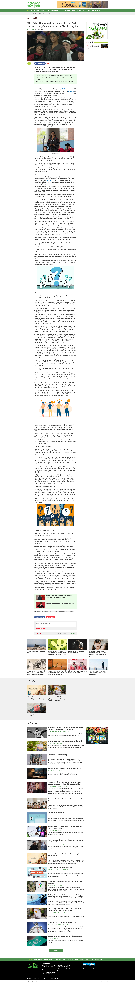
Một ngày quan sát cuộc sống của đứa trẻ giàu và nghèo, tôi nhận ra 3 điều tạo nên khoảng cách (57, 672)
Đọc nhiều (90, 42)
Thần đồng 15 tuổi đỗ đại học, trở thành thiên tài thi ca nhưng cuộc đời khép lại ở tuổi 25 (65, 728)
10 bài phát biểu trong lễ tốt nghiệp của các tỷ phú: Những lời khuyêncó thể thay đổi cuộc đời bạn (55, 82)
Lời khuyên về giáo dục (56, 813)
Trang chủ (28, 10)
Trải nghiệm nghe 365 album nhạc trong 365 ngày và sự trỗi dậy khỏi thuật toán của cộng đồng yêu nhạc (66, 896)
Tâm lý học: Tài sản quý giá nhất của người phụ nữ (94, 46)
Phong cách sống (45, 10)
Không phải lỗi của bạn (33, 715)
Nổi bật (31, 681)
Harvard (52, 90)
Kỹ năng (73, 10)
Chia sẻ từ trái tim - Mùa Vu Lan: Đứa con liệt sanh (65, 741)
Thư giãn (79, 10)
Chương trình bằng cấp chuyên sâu (60, 867)
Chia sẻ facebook (40, 617)
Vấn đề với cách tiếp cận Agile (58, 755)
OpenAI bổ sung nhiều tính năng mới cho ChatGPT (65, 936)
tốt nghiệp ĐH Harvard (63, 611)
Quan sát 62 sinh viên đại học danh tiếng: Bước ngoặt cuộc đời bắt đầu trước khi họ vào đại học (57, 652)
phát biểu (71, 92)
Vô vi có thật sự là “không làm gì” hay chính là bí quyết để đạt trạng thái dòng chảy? (56, 698)
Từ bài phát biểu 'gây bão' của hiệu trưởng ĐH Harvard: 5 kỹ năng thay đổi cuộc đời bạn (55, 78)
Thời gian (65, 633)
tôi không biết (50, 180)
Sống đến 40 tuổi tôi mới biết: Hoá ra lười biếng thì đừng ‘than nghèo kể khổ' (97, 672)
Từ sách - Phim (54, 10)
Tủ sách (61, 10)
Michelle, (85, 968)
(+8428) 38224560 (48, 973)
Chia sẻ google (50, 617)
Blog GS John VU (96, 10)
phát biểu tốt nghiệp (67, 88)
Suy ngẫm (67, 10)
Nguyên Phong (93, 968)
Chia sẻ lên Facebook (40, 63)
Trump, (88, 968)
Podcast (34, 13)
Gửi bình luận (40, 628)
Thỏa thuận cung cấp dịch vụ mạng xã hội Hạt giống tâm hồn (54, 975)
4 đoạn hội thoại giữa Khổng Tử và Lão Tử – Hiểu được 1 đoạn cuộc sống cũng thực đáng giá (36, 672)
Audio (89, 10)
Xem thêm (55, 950)
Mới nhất (32, 723)
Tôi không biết (45, 611)
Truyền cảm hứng (35, 10)
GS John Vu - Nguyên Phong (45, 13)
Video (84, 10)
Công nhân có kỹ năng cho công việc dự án (62, 922)
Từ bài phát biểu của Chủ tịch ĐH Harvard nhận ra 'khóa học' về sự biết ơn (54, 75)
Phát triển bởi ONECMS (54, 978)
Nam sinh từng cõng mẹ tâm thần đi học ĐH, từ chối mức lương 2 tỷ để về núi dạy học (65, 841)
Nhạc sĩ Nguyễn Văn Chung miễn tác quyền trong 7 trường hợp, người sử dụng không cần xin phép (65, 783)
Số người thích (72, 633)
